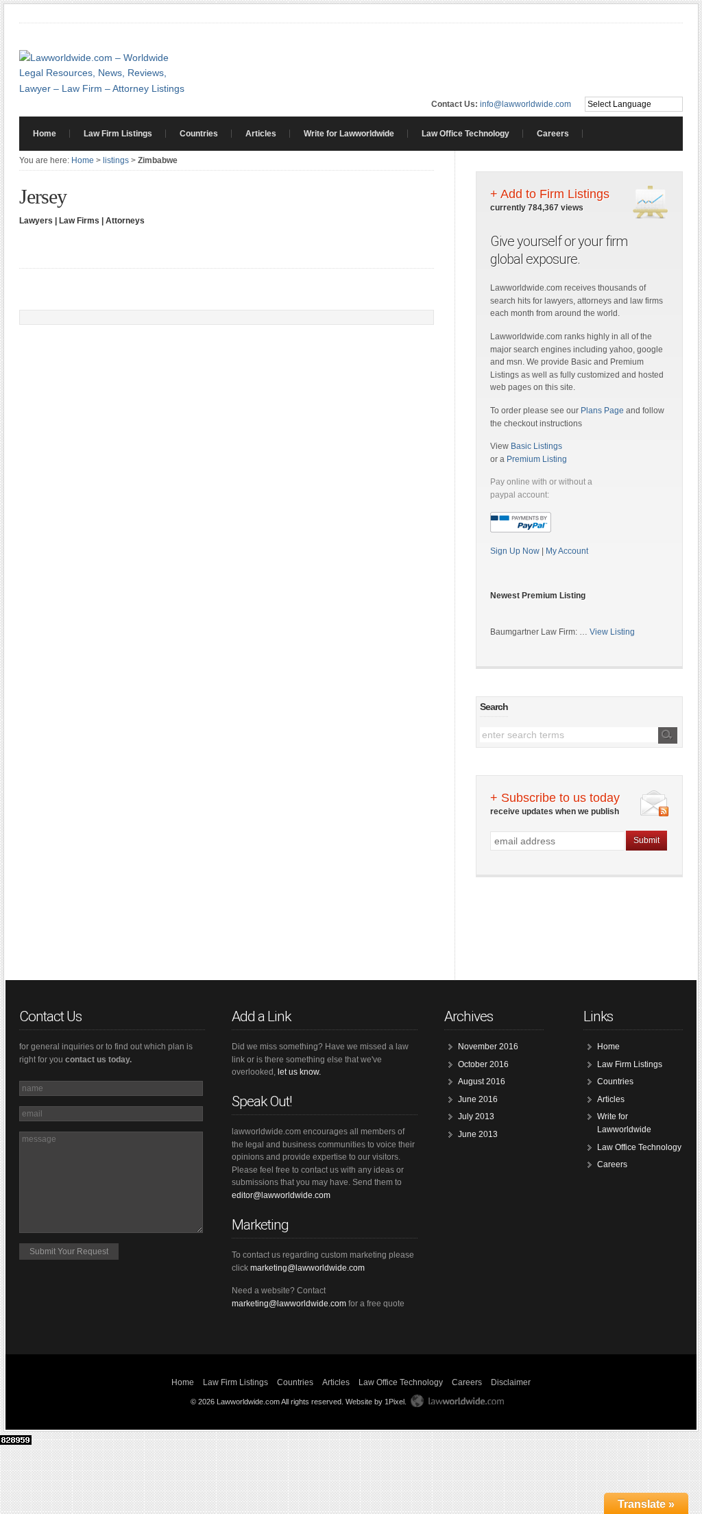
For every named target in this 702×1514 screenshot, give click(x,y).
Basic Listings (536, 446)
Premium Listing (537, 459)
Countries (199, 133)
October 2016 (483, 1064)
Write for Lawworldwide (349, 133)
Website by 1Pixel (375, 1401)
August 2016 (481, 1081)
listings (116, 160)
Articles (260, 133)
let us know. (299, 1072)
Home (44, 133)
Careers (553, 133)
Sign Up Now (516, 551)
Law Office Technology (465, 133)
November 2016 (488, 1046)
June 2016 (478, 1099)
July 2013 (476, 1116)
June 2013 (478, 1134)
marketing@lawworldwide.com (307, 1268)
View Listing (612, 632)
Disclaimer (511, 1382)
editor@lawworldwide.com (281, 1195)
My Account (567, 551)
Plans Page (602, 410)
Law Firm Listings (118, 133)
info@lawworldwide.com (525, 104)
